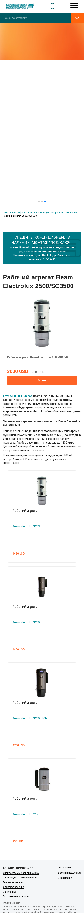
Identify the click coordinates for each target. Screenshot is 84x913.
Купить (42, 380)
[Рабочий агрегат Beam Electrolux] (42, 322)
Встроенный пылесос (17, 395)
